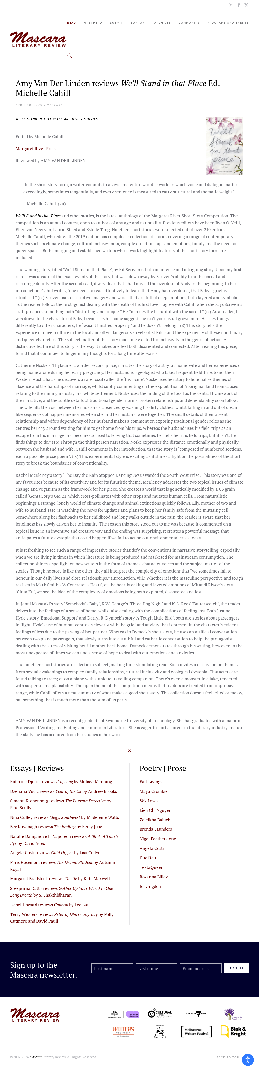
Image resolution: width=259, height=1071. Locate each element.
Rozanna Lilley (154, 877)
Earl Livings (151, 781)
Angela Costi (152, 848)
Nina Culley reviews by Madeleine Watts (64, 817)
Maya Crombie (154, 791)
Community (189, 23)
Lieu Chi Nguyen (155, 810)
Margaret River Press (36, 148)
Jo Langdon (150, 886)
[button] (69, 55)
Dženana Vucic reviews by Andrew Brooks (63, 791)
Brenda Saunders (156, 829)
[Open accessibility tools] (248, 1060)
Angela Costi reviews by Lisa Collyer (56, 852)
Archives (162, 23)
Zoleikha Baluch (155, 820)
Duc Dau (148, 858)
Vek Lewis (149, 801)
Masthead (93, 23)
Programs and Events (228, 23)
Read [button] (71, 23)
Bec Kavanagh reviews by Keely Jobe (56, 826)
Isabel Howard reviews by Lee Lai (49, 905)
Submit (116, 23)
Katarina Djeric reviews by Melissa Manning (61, 781)
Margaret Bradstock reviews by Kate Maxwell (60, 879)
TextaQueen (151, 867)
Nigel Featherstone (158, 839)
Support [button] (139, 23)
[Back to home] (38, 39)
